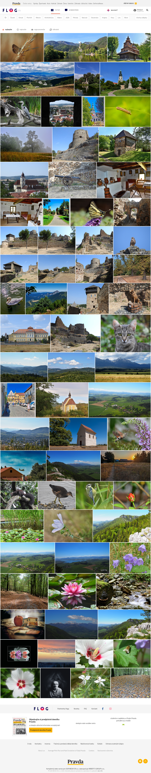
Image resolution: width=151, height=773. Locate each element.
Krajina (104, 17)
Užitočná (84, 3)
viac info (100, 771)
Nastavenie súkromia (105, 750)
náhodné (55, 29)
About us (41, 750)
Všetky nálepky (141, 17)
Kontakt (94, 708)
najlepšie (8, 29)
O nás (29, 744)
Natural (84, 17)
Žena (65, 3)
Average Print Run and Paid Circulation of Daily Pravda (66, 750)
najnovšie (22, 29)
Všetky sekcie (129, 3)
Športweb (42, 3)
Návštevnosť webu (87, 744)
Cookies (91, 750)
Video (90, 3)
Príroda (75, 17)
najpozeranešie (39, 29)
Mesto (38, 17)
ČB (5, 17)
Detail (21, 17)
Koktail (53, 3)
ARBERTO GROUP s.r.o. (96, 768)
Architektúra (49, 17)
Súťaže (99, 744)
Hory (112, 17)
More (126, 17)
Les (119, 17)
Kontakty (38, 744)
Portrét (29, 17)
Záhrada (77, 3)
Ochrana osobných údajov (115, 744)
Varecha (70, 3)
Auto (48, 3)
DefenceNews (98, 3)
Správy (35, 3)
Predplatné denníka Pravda (40, 730)
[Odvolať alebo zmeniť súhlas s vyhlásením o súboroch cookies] (140, 761)
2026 (67, 17)
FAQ (85, 708)
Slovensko (94, 17)
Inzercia (47, 744)
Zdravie (59, 3)
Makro (59, 17)
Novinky (76, 708)
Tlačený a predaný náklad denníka (65, 744)
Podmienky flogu (63, 708)
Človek (12, 17)
